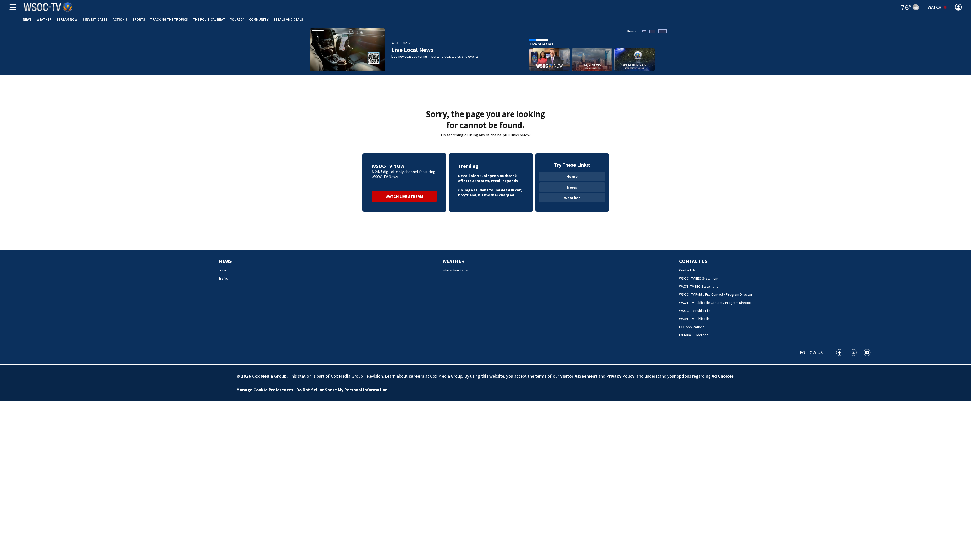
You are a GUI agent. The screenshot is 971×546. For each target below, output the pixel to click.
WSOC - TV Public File (695, 310)
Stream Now (66, 19)
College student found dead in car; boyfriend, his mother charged (490, 192)
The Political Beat (209, 19)
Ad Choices (723, 376)
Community (258, 19)
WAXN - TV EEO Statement (698, 286)
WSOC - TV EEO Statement (698, 278)
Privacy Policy (620, 376)
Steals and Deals (288, 19)
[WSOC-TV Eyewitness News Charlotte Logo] (48, 7)
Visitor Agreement (578, 376)
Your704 (237, 19)
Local (223, 270)
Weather (44, 19)
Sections (12, 7)
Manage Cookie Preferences (264, 390)
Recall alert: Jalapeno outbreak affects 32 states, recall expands (488, 178)
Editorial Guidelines (693, 335)
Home (572, 176)
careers (416, 376)
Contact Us (693, 261)
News (27, 19)
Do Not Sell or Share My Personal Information (342, 390)
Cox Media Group (269, 376)
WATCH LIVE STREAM (404, 196)
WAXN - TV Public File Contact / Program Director (715, 302)
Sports (138, 19)
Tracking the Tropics (169, 19)
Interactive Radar (456, 270)
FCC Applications (691, 327)
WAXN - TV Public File (694, 318)
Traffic (223, 278)
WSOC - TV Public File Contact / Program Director (715, 294)
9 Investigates (94, 19)
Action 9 (120, 19)
